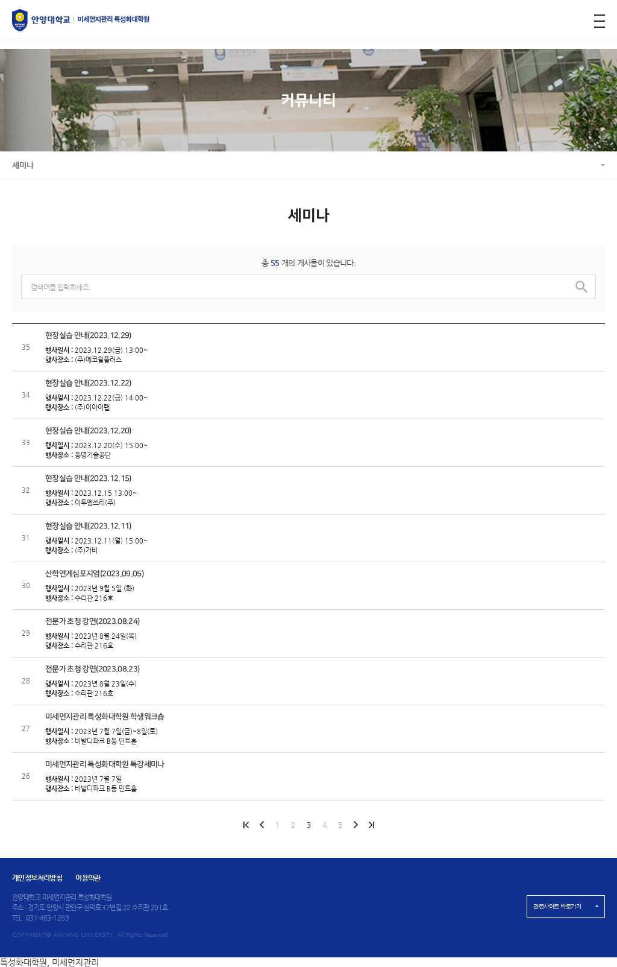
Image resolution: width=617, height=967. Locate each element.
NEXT (371, 825)
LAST (355, 825)
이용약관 (88, 877)
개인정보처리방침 (37, 877)
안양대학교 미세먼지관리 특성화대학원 (80, 20)
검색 (581, 287)
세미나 (23, 165)
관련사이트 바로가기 (557, 906)
